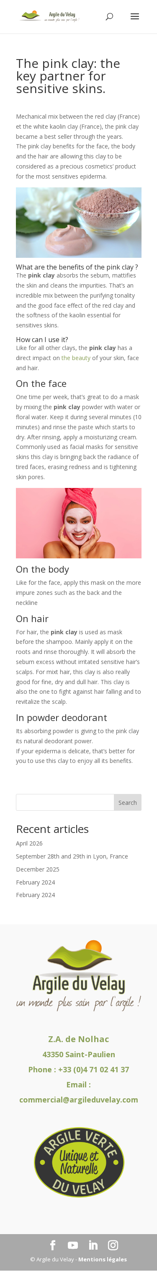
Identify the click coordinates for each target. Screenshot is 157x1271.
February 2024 (35, 882)
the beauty (76, 358)
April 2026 (29, 843)
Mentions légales (102, 1259)
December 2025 (37, 869)
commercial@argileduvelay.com (78, 1100)
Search (127, 803)
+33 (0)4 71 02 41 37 (93, 1069)
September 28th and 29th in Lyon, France (72, 856)
